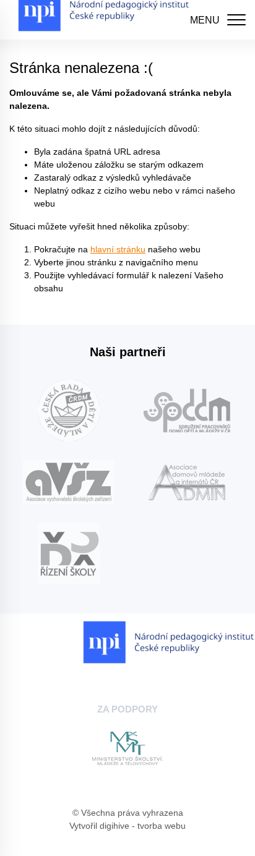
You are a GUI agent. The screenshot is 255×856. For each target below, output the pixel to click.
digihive (114, 826)
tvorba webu (161, 826)
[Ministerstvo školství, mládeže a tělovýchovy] (127, 748)
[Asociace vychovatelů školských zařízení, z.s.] (68, 482)
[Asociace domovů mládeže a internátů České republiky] (186, 482)
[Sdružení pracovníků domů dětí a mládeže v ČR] (186, 410)
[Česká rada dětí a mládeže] (68, 410)
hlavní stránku (117, 249)
